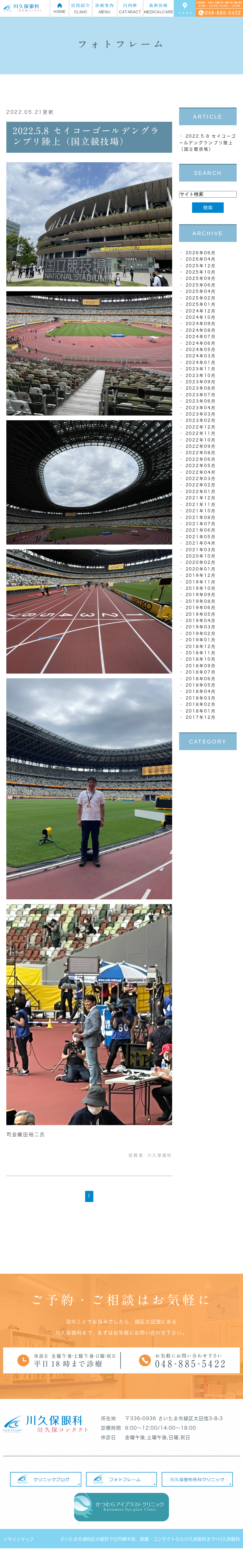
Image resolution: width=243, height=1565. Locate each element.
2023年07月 (201, 395)
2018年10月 (201, 659)
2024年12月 (201, 311)
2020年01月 (201, 569)
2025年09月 (201, 278)
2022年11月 (201, 433)
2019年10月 (201, 588)
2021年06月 (201, 530)
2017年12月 (201, 717)
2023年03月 (201, 414)
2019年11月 (201, 582)
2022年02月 (201, 485)
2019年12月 (201, 575)
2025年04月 (201, 291)
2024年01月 (201, 362)
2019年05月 (201, 614)
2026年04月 (201, 259)
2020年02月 (201, 562)
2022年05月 (201, 466)
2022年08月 (201, 453)
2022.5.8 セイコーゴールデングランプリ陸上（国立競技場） (207, 142)
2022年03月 (201, 479)
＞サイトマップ (18, 1539)
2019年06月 (201, 608)
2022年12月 (201, 427)
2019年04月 (201, 621)
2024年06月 (201, 343)
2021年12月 (201, 498)
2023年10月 (201, 375)
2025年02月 (201, 298)
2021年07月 (201, 524)
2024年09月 (201, 324)
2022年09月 (201, 446)
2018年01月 (201, 711)
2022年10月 (201, 440)
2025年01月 (201, 304)
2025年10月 (201, 272)
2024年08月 (201, 330)
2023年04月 (201, 408)
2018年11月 (201, 653)
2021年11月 (201, 504)
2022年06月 (201, 459)
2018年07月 (201, 672)
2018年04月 (201, 691)
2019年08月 (201, 601)
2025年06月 (201, 285)
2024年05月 (201, 350)
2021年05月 (201, 537)
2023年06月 (201, 401)
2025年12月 (201, 266)
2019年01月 (201, 640)
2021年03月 (201, 550)
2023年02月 (201, 420)
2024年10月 (201, 317)
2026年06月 (201, 253)
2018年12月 (201, 646)
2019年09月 (201, 595)
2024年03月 (201, 356)
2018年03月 (201, 698)
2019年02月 (201, 634)
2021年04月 (201, 543)
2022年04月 (201, 472)
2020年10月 (201, 556)
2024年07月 (201, 337)
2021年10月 (201, 511)
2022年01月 (201, 492)
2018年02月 (201, 704)
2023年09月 (201, 382)
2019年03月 (201, 627)
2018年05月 (201, 685)
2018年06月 (201, 679)
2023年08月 (201, 388)
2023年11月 (201, 369)
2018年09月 (201, 666)
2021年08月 (201, 517)
